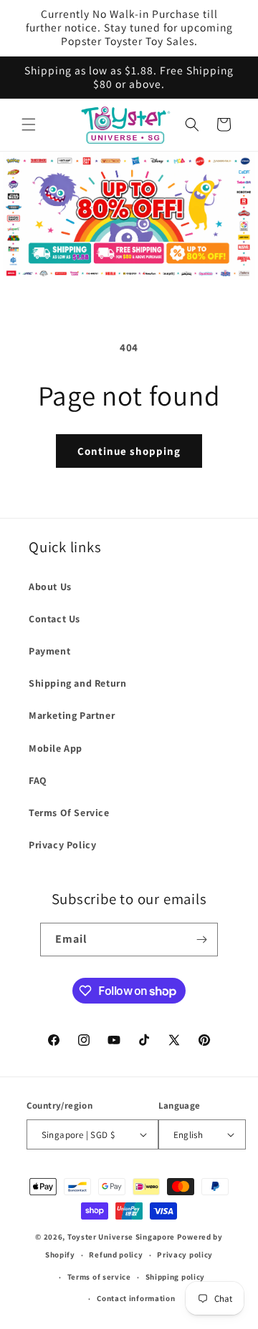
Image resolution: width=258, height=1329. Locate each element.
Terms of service (99, 1277)
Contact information (136, 1298)
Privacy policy (185, 1255)
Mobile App (55, 748)
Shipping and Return (77, 683)
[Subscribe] (201, 939)
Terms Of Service (69, 812)
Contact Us (54, 618)
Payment (49, 650)
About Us (50, 586)
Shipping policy (175, 1277)
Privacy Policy (62, 844)
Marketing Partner (72, 715)
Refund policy (116, 1255)
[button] (28, 124)
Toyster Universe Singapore (121, 1237)
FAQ (38, 780)
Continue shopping (129, 451)
